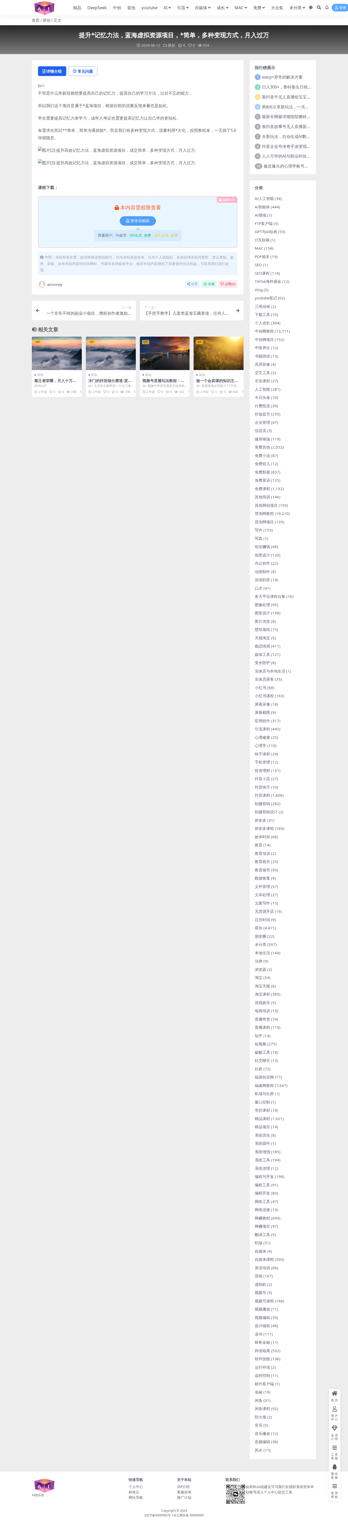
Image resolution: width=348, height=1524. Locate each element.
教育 (258, 844)
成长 (221, 7)
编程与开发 (264, 1176)
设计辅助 (262, 1325)
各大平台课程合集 (270, 596)
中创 (117, 7)
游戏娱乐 (262, 1002)
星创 (46, 20)
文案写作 (262, 903)
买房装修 (262, 364)
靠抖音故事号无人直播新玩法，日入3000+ (300, 126)
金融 (258, 1391)
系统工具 (262, 1159)
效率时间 (262, 836)
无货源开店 (264, 911)
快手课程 (262, 753)
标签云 (134, 1492)
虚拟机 (260, 1284)
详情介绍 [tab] (54, 71)
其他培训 (262, 496)
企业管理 (262, 422)
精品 (77, 7)
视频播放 (262, 1309)
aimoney (54, 284)
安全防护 (262, 662)
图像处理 (262, 604)
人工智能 (262, 389)
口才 (258, 588)
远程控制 (262, 1375)
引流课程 (262, 728)
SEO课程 (262, 273)
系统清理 (262, 1168)
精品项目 (262, 1126)
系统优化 (262, 1135)
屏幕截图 (262, 712)
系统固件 (262, 1143)
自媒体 (201, 7)
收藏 (211, 284)
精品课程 (262, 1118)
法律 (258, 960)
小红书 (260, 687)
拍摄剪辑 (262, 803)
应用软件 (262, 720)
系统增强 (262, 1151)
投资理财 (262, 770)
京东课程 (262, 380)
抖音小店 (262, 778)
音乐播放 (262, 1433)
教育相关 (262, 861)
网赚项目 (262, 1226)
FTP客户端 (264, 223)
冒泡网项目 (264, 521)
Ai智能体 (262, 206)
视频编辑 (262, 1317)
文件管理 (262, 886)
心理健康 (262, 737)
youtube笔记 (266, 297)
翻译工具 (262, 1234)
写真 (258, 538)
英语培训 (262, 1267)
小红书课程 (264, 695)
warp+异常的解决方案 (282, 77)
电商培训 (262, 1010)
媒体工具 (262, 654)
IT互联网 (262, 240)
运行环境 (262, 1367)
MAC (239, 7)
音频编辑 (262, 1441)
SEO (258, 264)
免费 (257, 7)
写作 (258, 529)
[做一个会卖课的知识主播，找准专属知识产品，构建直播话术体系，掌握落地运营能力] (219, 353)
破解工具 (262, 1052)
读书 (258, 1334)
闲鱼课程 (262, 1408)
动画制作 (262, 571)
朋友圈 (260, 936)
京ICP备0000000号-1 (158, 1515)
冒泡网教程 (264, 513)
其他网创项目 (266, 505)
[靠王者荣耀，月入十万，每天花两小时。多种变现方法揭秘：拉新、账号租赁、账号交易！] (57, 353)
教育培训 (262, 853)
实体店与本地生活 (270, 671)
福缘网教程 (264, 1085)
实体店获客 (264, 679)
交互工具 (262, 372)
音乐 (258, 1425)
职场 (258, 1242)
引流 (181, 7)
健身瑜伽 (262, 438)
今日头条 (262, 397)
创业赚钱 (262, 546)
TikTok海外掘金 (268, 281)
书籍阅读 (262, 356)
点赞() (230, 284)
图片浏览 (262, 621)
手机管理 (262, 762)
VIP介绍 (183, 1486)
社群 (258, 1068)
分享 (194, 284)
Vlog (259, 289)
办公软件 (262, 563)
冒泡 (131, 7)
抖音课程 (262, 795)
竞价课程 (262, 1110)
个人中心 (136, 1486)
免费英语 (262, 480)
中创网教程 (264, 331)
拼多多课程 (264, 828)
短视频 (260, 1043)
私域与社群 (264, 1093)
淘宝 (258, 977)
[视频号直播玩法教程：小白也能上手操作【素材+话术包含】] (165, 353)
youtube (149, 7)
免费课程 (262, 488)
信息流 (260, 430)
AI (165, 7)
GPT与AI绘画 (266, 231)
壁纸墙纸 (262, 629)
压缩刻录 (262, 579)
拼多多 (260, 820)
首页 (35, 20)
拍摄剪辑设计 (266, 811)
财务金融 (262, 1342)
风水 (258, 1450)
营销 (258, 1275)
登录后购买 (140, 221)
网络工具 (262, 1201)
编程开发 (262, 1193)
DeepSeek (97, 7)
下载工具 (262, 314)
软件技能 (262, 1358)
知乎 (258, 1035)
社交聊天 (262, 1060)
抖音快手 (262, 787)
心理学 (260, 745)
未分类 (295, 7)
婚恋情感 (262, 646)
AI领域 (260, 215)
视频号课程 (264, 1300)
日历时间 (262, 919)
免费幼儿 (262, 463)
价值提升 (262, 413)
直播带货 (262, 1019)
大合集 (277, 7)
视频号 (260, 1292)
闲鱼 (258, 1400)
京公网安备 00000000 (188, 1515)
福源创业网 (264, 1077)
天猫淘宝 (262, 637)
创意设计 (262, 554)
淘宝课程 (262, 994)
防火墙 (260, 1416)
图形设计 (262, 612)
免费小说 (262, 455)
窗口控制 (262, 1101)
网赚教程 (262, 1218)
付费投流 (262, 405)
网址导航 (136, 1497)
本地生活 (262, 952)
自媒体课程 (264, 1259)
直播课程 (262, 1027)
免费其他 (262, 447)
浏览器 (260, 969)
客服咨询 (184, 1492)
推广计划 (184, 1497)
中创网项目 (264, 339)
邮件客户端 (264, 1383)
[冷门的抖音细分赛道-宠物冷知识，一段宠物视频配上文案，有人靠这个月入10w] (111, 353)
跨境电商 (262, 1350)
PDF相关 (262, 256)
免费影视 (262, 472)
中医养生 (262, 347)
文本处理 (262, 894)
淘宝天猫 (262, 985)
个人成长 (262, 322)
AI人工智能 (264, 198)
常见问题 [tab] (85, 71)
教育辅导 (262, 869)
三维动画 (262, 306)
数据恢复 (262, 878)
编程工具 (262, 1184)
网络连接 (262, 1209)
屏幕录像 (262, 704)
